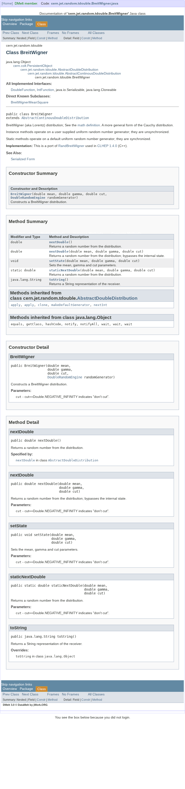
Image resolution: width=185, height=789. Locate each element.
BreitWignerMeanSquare (29, 102)
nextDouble (58, 242)
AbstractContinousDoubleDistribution (55, 118)
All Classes (96, 33)
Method (53, 38)
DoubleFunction (23, 90)
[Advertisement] (92, 753)
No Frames (70, 33)
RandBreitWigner (71, 146)
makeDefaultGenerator (70, 305)
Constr (41, 38)
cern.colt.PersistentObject (32, 66)
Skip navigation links (16, 19)
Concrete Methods (126, 233)
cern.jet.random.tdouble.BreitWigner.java (84, 3)
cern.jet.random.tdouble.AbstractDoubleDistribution (59, 69)
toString (57, 279)
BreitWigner (21, 194)
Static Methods (52, 233)
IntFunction (45, 90)
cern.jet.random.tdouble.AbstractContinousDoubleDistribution (74, 73)
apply (15, 305)
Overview (10, 24)
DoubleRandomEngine (28, 197)
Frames (53, 33)
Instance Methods (88, 233)
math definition (89, 125)
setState (57, 261)
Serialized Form (23, 159)
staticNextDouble (64, 270)
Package (26, 24)
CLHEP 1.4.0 (107, 146)
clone (42, 305)
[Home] (7, 3)
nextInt (100, 305)
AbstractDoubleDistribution (107, 298)
